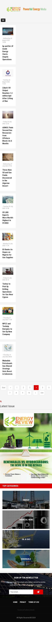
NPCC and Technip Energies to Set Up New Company (7, 328)
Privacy (23, 602)
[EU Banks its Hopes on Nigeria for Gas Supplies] (7, 236)
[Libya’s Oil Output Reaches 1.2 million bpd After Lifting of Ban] (7, 73)
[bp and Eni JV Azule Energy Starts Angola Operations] (7, 31)
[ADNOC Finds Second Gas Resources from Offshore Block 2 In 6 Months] (7, 114)
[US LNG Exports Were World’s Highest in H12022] (7, 199)
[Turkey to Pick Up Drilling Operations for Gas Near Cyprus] (7, 271)
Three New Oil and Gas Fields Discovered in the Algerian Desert (7, 178)
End (42, 393)
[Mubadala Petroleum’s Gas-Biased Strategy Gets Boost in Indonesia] (7, 348)
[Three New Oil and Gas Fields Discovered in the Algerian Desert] (7, 157)
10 (29, 393)
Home (15, 602)
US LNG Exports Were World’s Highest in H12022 (7, 217)
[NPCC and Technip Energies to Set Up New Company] (7, 311)
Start (3, 388)
